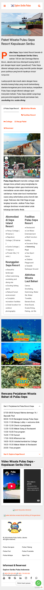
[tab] (12, 108)
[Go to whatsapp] (38, 583)
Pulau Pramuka (28, 551)
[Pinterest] (9, 578)
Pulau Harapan (8, 547)
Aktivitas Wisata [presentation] (29, 108)
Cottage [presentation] (9, 122)
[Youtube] (4, 578)
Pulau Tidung (27, 547)
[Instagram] (26, 578)
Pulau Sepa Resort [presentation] (11, 108)
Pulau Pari (7, 551)
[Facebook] (31, 578)
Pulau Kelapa (8, 555)
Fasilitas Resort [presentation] (29, 115)
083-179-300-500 (24, 573)
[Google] (15, 578)
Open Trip (25, 555)
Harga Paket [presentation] (21, 122)
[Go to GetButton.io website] (38, 587)
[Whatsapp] (36, 578)
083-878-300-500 (10, 573)
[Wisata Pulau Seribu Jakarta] (20, 6)
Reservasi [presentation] (9, 128)
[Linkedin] (20, 578)
